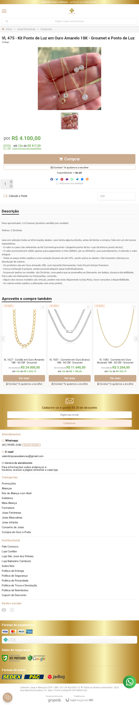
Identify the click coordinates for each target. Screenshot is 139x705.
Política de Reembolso (15, 590)
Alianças (7, 488)
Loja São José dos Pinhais (17, 556)
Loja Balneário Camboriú (16, 561)
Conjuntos (46, 29)
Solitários (7, 498)
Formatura (8, 507)
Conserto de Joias (13, 527)
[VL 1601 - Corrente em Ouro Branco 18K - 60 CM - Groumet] (70, 345)
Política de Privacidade (15, 580)
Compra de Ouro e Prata (16, 532)
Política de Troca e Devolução (19, 585)
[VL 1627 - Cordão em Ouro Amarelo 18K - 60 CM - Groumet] (24, 345)
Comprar (72, 159)
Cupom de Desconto (14, 595)
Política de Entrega (13, 570)
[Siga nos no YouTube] (4, 610)
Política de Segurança (15, 575)
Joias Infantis (10, 522)
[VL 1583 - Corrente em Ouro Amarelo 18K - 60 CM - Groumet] (115, 345)
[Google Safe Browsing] (36, 658)
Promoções (9, 483)
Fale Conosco (10, 546)
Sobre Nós (8, 566)
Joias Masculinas (12, 517)
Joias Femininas (26, 29)
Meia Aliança (9, 503)
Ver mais (24, 378)
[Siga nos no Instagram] (12, 610)
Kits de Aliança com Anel (16, 493)
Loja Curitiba (9, 551)
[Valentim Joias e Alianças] (72, 11)
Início (9, 29)
